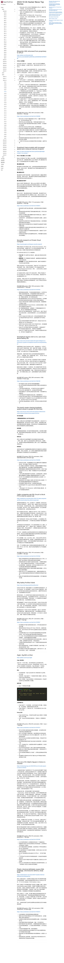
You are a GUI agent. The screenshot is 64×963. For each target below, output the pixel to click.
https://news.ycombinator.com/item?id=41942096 (28, 460)
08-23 (5, 16)
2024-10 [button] (4, 80)
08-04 (5, 52)
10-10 (5, 121)
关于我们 (3, 158)
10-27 (5, 89)
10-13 (5, 115)
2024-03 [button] (4, 151)
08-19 (5, 24)
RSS (2, 170)
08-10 (5, 41)
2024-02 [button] (4, 153)
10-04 (5, 132)
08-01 (5, 57)
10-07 (5, 127)
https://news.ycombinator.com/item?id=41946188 (28, 381)
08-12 (5, 37)
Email (2, 168)
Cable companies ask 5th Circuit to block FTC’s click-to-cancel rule (55, 15)
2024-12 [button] (4, 76)
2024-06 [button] (4, 145)
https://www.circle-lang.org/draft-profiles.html (27, 585)
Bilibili (2, 166)
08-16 (5, 29)
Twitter (2, 164)
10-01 (5, 138)
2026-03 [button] (4, 67)
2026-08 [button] (4, 11)
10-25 (5, 93)
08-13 (5, 35)
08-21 (5, 20)
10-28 (5, 87)
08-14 (5, 33)
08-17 (5, 28)
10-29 (5, 85)
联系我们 (3, 160)
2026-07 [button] (4, 59)
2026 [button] (3, 9)
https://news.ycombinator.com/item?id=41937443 (28, 839)
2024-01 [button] (4, 155)
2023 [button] (3, 156)
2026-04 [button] (4, 65)
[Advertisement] (32, 952)
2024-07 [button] (4, 143)
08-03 (5, 54)
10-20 (5, 102)
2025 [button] (3, 72)
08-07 (5, 46)
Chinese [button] (4, 4)
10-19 (5, 104)
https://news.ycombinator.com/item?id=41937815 (28, 727)
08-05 (5, 50)
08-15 (5, 31)
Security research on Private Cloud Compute (55, 7)
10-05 (5, 130)
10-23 (5, 97)
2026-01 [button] (4, 70)
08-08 (5, 44)
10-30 (5, 84)
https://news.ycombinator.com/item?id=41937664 (28, 289)
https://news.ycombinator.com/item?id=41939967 (28, 622)
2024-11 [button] (4, 78)
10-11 (5, 119)
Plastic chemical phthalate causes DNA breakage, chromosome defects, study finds (55, 23)
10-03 (5, 134)
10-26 (5, 91)
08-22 (5, 18)
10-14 (5, 113)
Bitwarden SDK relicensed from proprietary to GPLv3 (54, 2)
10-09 (5, 123)
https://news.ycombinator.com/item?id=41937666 (28, 556)
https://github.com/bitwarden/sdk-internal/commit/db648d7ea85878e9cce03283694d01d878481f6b (32, 57)
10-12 (5, 117)
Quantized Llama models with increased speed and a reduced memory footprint (54, 4)
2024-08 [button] (4, 141)
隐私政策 (3, 162)
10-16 (5, 110)
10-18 (5, 106)
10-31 (5, 82)
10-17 (5, 108)
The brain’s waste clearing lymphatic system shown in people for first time (55, 12)
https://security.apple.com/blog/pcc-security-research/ (29, 244)
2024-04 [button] (4, 149)
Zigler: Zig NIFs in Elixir (53, 18)
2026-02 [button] (4, 69)
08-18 (5, 26)
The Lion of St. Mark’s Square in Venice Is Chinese (56, 20)
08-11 (5, 39)
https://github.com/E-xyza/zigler (24, 657)
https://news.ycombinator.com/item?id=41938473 (28, 205)
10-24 (5, 95)
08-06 (5, 48)
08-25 (5, 13)
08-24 (5, 14)
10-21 (5, 100)
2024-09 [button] (4, 140)
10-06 (5, 128)
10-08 (5, 125)
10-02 (5, 136)
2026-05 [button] (4, 63)
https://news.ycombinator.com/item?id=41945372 (28, 911)
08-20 (5, 22)
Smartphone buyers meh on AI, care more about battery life (55, 10)
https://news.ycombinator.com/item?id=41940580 (28, 116)
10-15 (5, 112)
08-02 (5, 56)
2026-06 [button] (4, 61)
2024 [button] (3, 74)
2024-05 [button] (4, 147)
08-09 (5, 42)
